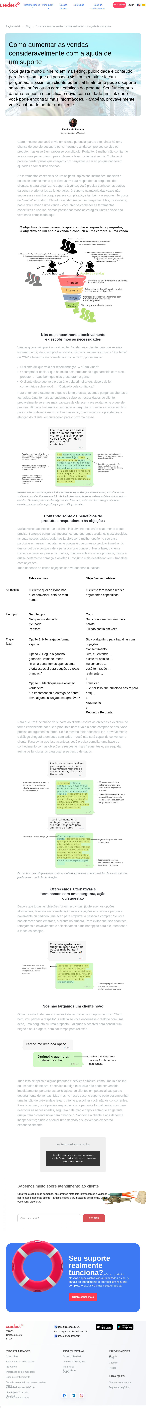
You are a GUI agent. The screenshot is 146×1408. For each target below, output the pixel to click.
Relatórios (11, 1366)
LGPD (66, 1372)
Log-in (131, 5)
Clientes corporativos (120, 1382)
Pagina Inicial (13, 26)
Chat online (12, 1356)
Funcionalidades (31, 5)
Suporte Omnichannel (17, 1397)
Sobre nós (79, 5)
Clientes (113, 1362)
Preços (112, 1368)
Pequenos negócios (119, 1387)
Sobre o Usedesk (72, 1356)
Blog (28, 26)
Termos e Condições (74, 1361)
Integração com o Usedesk (20, 1372)
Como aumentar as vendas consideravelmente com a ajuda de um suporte (73, 26)
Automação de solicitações (20, 1361)
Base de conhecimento (18, 1377)
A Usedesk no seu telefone (20, 1387)
